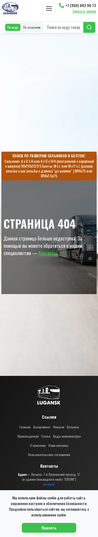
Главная (24, 427)
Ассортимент (41, 427)
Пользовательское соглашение (49, 454)
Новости (58, 427)
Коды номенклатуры (67, 436)
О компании (38, 445)
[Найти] (89, 27)
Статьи (45, 436)
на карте (49, 484)
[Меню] (49, 8)
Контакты (47, 252)
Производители (28, 436)
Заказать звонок (84, 11)
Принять (49, 528)
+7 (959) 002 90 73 (80, 5)
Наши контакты (58, 445)
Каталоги (73, 427)
